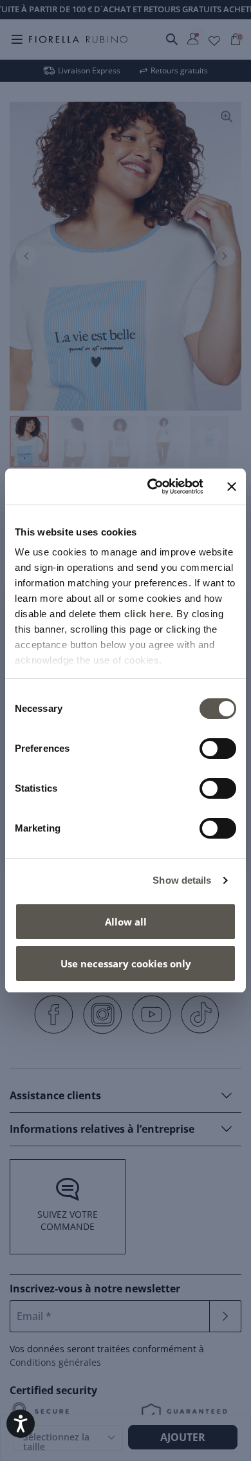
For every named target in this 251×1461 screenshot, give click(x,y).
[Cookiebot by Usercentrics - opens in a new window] (152, 486)
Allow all (126, 921)
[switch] (218, 748)
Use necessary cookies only (125, 963)
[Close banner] (231, 486)
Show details (182, 880)
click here (147, 613)
